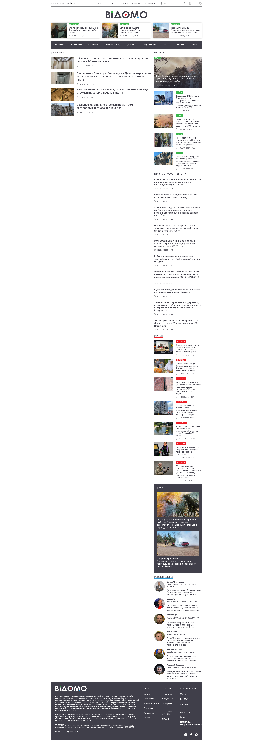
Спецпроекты (149, 44)
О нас (183, 717)
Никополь (124, 3)
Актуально (167, 698)
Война (147, 694)
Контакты (185, 712)
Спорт (147, 717)
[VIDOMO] (126, 14)
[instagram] (190, 3)
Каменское (137, 3)
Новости (76, 44)
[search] (184, 3)
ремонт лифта (58, 52)
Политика (149, 698)
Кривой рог (112, 3)
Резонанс (167, 694)
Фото (166, 44)
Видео (180, 44)
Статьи (92, 44)
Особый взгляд (112, 44)
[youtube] (200, 3)
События (148, 708)
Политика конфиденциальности (191, 723)
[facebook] (195, 3)
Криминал (149, 713)
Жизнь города (151, 703)
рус (73, 3)
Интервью (167, 703)
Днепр (101, 3)
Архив (194, 44)
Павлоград (150, 3)
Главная (59, 44)
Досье (130, 44)
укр (68, 3)
